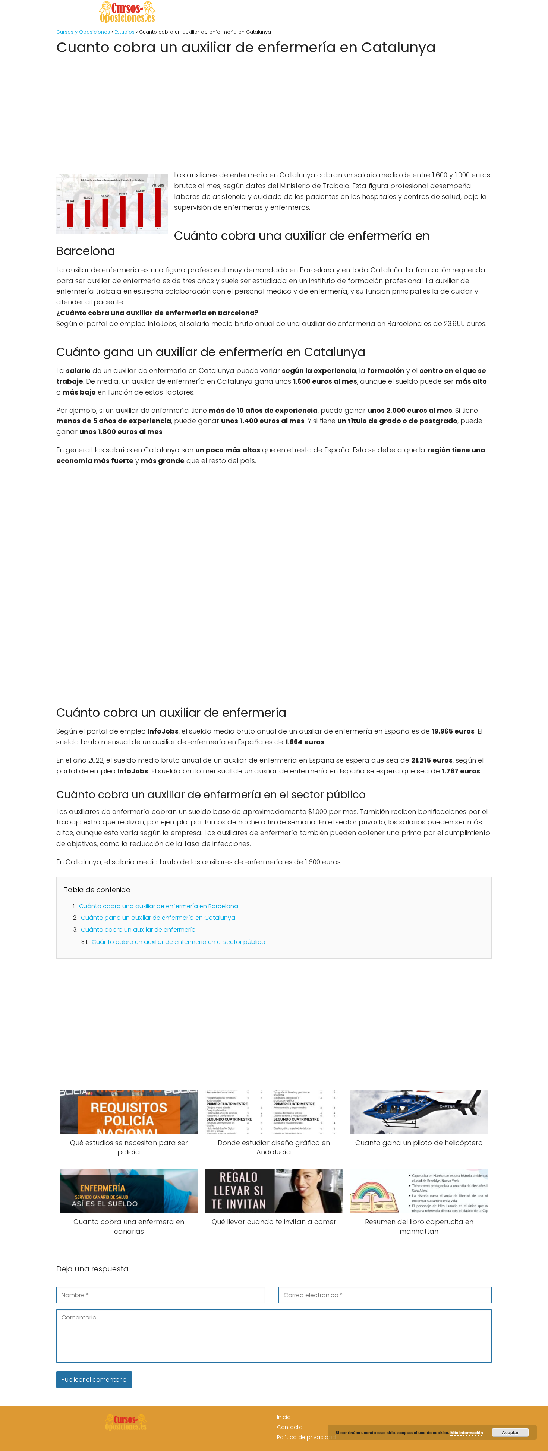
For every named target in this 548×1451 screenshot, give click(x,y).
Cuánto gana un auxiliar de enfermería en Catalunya (158, 917)
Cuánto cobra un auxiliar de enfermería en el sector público (178, 942)
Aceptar (510, 1432)
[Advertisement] (274, 110)
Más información (466, 1432)
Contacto (290, 1427)
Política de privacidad (306, 1437)
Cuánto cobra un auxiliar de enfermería (138, 929)
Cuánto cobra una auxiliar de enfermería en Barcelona (158, 906)
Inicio (284, 1417)
